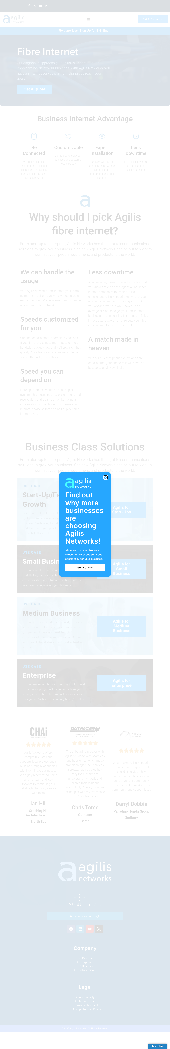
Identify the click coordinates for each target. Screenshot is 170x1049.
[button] (105, 477)
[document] (85, 524)
